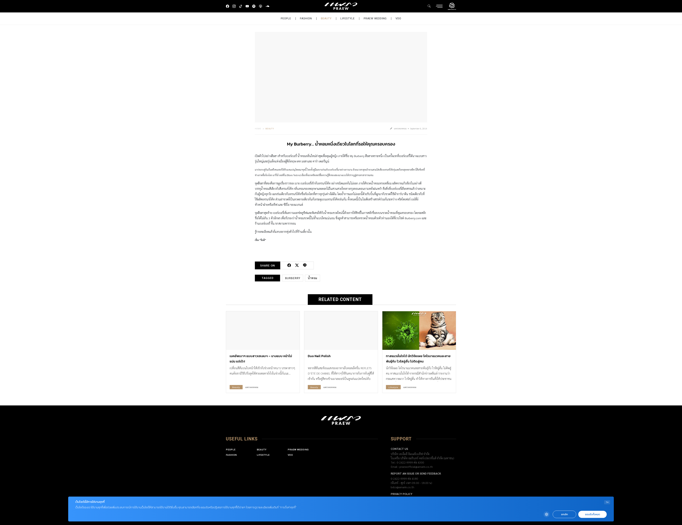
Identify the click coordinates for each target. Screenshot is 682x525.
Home (258, 128)
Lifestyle (347, 18)
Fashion (306, 18)
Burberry (292, 278)
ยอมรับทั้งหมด (592, 514)
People (286, 18)
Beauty (326, 18)
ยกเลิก (564, 514)
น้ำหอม (312, 278)
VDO (398, 18)
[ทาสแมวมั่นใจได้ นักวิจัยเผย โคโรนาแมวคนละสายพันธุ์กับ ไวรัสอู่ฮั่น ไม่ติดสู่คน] (419, 330)
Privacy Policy (401, 494)
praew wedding (375, 18)
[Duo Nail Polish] (341, 330)
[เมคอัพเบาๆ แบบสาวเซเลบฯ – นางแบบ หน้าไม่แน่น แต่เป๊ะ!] (263, 330)
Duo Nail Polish (319, 356)
